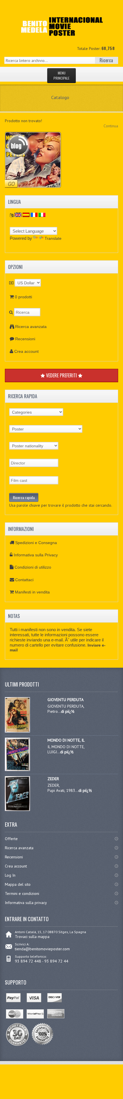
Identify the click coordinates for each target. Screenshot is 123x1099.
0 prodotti (23, 297)
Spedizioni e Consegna (36, 542)
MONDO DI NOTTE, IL (66, 740)
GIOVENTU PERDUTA (65, 699)
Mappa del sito (18, 884)
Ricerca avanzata (31, 326)
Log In (10, 875)
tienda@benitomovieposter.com (42, 948)
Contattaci (24, 579)
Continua (111, 125)
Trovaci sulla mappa (32, 936)
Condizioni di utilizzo (33, 567)
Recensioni (25, 339)
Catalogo (60, 97)
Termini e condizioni (22, 893)
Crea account (26, 351)
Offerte (11, 838)
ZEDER (53, 778)
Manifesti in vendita (32, 592)
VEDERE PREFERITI (61, 375)
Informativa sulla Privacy (36, 555)
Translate (53, 238)
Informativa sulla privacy (26, 902)
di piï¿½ (67, 711)
